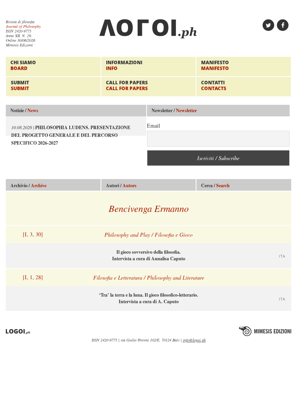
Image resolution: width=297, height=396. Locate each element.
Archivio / (28, 185)
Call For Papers (127, 85)
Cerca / (215, 185)
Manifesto (215, 65)
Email (153, 125)
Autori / (121, 185)
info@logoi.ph (194, 340)
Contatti (213, 85)
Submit (20, 85)
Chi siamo (23, 65)
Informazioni (124, 65)
